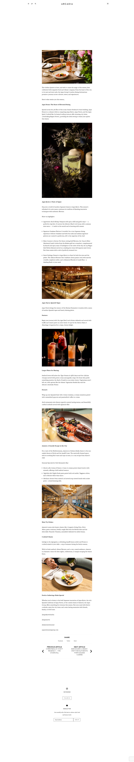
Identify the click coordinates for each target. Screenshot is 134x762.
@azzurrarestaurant (48, 625)
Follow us (67, 698)
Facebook (60, 641)
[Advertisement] (67, 37)
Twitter (68, 641)
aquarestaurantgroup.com (50, 630)
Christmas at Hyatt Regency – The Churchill (54, 650)
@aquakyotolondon (48, 615)
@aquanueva (46, 620)
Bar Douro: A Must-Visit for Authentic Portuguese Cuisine (79, 651)
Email (75, 641)
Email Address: (58, 719)
